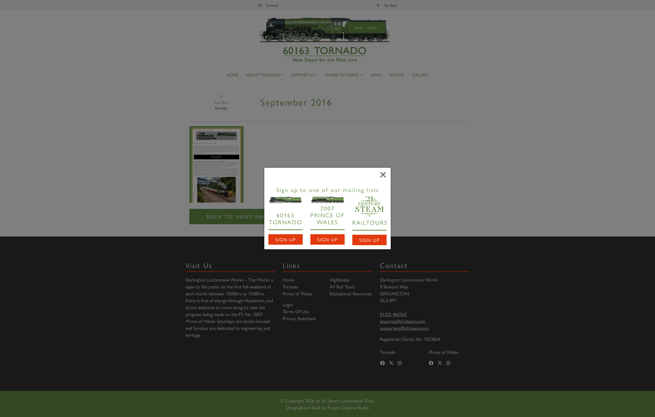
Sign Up (285, 239)
